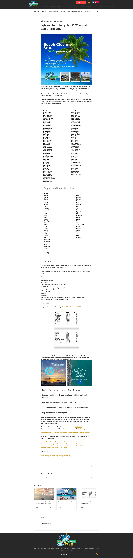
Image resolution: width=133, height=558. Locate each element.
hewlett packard (45, 468)
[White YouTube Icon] (66, 554)
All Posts (36, 12)
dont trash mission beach (47, 466)
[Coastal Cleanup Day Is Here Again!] (67, 494)
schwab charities (87, 466)
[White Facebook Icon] (61, 554)
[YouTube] (96, 2)
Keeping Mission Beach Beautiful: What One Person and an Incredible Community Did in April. (44, 502)
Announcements (53, 12)
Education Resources (75, 12)
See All (97, 485)
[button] (89, 2)
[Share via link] (51, 473)
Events (63, 12)
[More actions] (91, 21)
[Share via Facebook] (41, 473)
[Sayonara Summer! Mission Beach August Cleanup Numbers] (89, 494)
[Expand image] (53, 373)
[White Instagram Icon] (64, 554)
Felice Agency (70, 550)
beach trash (58, 466)
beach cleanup (66, 466)
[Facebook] (93, 2)
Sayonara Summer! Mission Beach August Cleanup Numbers (89, 502)
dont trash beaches (76, 466)
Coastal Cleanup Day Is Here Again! (65, 502)
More (86, 12)
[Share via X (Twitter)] (45, 473)
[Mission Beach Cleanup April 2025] (44, 494)
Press (44, 12)
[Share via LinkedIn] (48, 473)
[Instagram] (98, 2)
